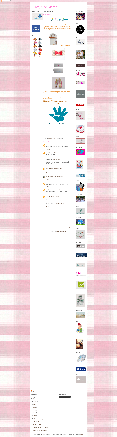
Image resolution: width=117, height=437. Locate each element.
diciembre (35, 401)
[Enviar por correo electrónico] (58, 138)
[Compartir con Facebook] (61, 138)
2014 (33, 398)
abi (46, 189)
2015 (33, 397)
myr (47, 152)
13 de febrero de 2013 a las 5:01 (55, 183)
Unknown (48, 144)
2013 (33, 400)
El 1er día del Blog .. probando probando (40, 430)
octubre (34, 404)
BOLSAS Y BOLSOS (37, 424)
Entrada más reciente (48, 227)
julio (34, 409)
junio (34, 410)
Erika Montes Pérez (50, 176)
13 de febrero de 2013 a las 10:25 (54, 189)
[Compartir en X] (60, 138)
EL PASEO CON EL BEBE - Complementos (41, 427)
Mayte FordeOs (49, 168)
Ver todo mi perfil (34, 391)
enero (34, 418)
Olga (47, 196)
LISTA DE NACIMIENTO (37, 429)
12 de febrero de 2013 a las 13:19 (58, 168)
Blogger (81, 434)
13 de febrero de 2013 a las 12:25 (54, 196)
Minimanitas (35, 422)
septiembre (35, 406)
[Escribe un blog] (59, 138)
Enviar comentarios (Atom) (61, 231)
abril (34, 413)
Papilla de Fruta (36, 421)
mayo (34, 412)
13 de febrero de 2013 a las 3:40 (59, 176)
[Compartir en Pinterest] (62, 138)
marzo (34, 415)
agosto (34, 407)
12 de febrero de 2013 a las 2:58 (53, 152)
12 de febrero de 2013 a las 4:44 (57, 159)
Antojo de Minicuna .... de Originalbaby (40, 419)
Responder (48, 149)
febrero (34, 416)
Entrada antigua (70, 227)
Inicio (59, 227)
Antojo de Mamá (44, 7)
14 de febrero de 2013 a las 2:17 (59, 203)
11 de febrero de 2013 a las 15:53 (56, 144)
